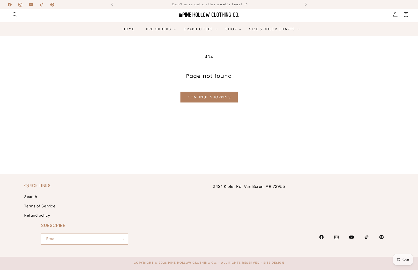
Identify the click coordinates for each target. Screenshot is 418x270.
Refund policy (37, 215)
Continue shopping (209, 97)
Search (30, 196)
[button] (15, 14)
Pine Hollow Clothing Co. (192, 262)
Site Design (273, 262)
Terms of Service (40, 206)
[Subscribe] (122, 239)
